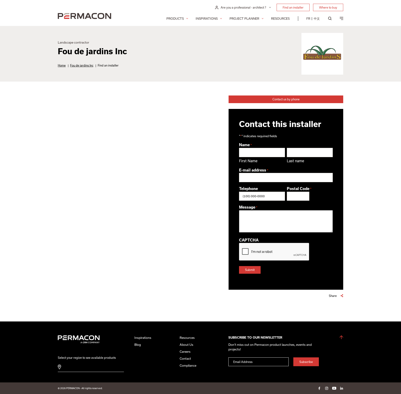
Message (248, 207)
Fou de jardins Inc (81, 65)
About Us (186, 344)
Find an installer (293, 7)
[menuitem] (308, 18)
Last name (295, 161)
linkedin (341, 388)
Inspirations (207, 18)
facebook (319, 388)
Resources (280, 18)
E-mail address (253, 170)
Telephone (248, 189)
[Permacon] (84, 16)
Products (175, 18)
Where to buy (328, 7)
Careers (185, 351)
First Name (248, 161)
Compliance (188, 365)
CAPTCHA (249, 240)
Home (62, 65)
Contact (185, 358)
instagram (326, 388)
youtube (334, 388)
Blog (137, 344)
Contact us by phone (286, 99)
